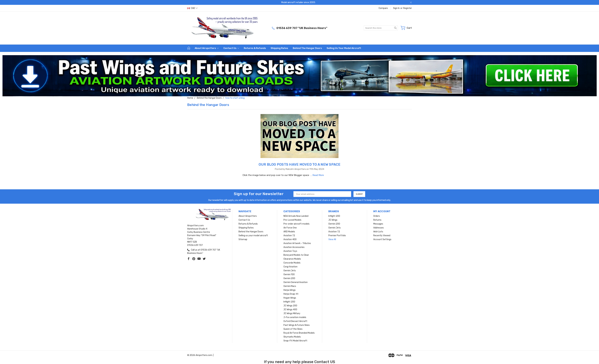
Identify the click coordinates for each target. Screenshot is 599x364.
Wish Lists (378, 231)
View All (332, 239)
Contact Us (230, 48)
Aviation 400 (290, 239)
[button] (299, 75)
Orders (376, 216)
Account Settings (382, 239)
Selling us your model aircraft (344, 48)
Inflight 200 (289, 301)
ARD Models (289, 231)
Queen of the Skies (292, 329)
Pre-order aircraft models (296, 224)
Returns (377, 220)
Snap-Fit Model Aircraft (295, 340)
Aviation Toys (290, 251)
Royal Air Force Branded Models (299, 333)
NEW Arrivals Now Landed (295, 216)
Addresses (378, 227)
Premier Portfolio (337, 235)
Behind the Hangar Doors (307, 48)
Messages (378, 224)
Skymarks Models (292, 336)
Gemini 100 (289, 274)
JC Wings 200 (290, 305)
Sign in (396, 8)
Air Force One (290, 227)
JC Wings (332, 220)
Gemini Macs (289, 286)
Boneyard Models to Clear (296, 255)
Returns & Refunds (255, 48)
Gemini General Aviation (295, 282)
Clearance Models (292, 259)
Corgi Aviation (290, 266)
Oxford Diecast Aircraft (295, 321)
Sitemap (243, 239)
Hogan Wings (289, 298)
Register (407, 8)
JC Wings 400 (290, 309)
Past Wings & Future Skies (296, 325)
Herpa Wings (289, 290)
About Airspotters (206, 48)
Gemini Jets (289, 270)
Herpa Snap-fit (290, 294)
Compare (383, 8)
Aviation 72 (289, 235)
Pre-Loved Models (292, 220)
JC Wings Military (291, 313)
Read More (318, 175)
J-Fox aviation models (294, 317)
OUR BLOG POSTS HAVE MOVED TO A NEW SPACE (300, 164)
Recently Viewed (381, 235)
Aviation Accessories (293, 247)
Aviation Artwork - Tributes (297, 243)
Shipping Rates (279, 48)
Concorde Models (291, 262)
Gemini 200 (289, 278)
